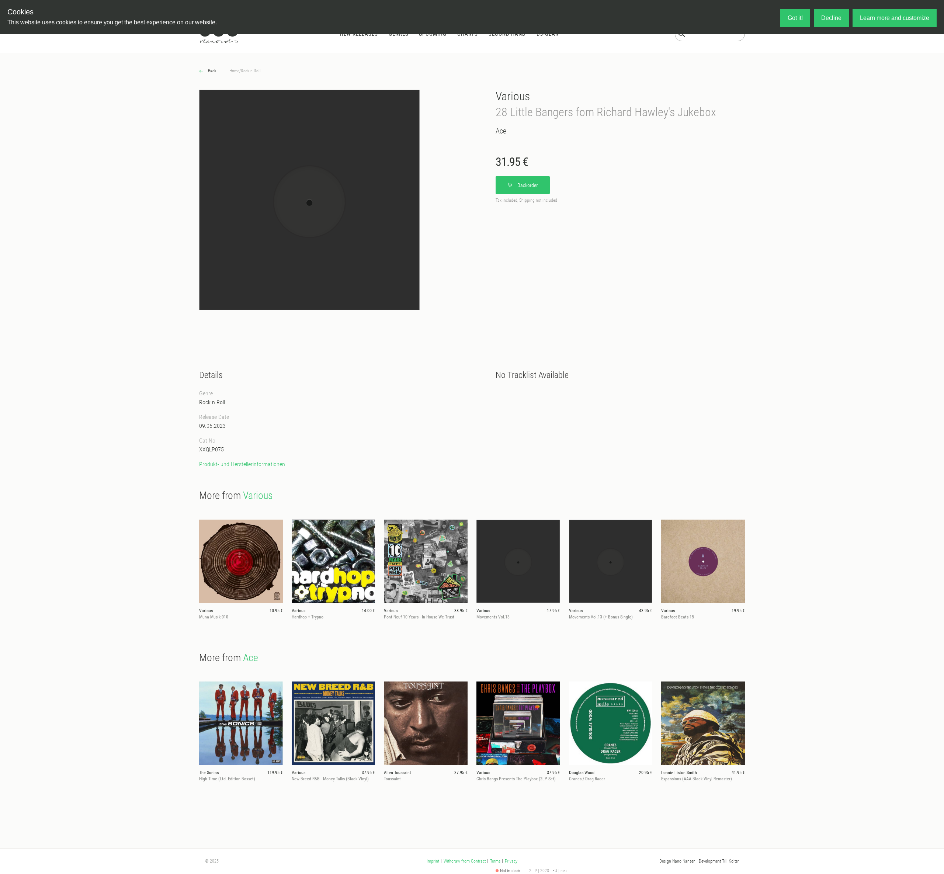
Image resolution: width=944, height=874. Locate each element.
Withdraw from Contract (465, 861)
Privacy (511, 861)
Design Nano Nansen (677, 861)
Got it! (795, 18)
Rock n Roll (251, 70)
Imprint (433, 861)
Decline (831, 18)
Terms (495, 861)
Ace (501, 130)
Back (211, 70)
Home (234, 70)
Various (513, 96)
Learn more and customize (894, 18)
